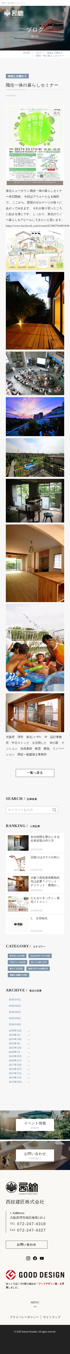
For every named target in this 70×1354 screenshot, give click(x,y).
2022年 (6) (14, 1043)
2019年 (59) (15, 1056)
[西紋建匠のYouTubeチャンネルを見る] (42, 1258)
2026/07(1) (15, 999)
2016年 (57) (15, 1068)
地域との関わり (17, 76)
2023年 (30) (15, 1039)
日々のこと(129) (17, 955)
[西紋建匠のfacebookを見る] (35, 1258)
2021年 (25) (15, 1047)
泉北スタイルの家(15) (38, 968)
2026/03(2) (15, 1024)
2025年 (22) (15, 1030)
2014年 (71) (15, 1077)
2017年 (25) (15, 1064)
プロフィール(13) (17, 962)
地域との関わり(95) (18, 974)
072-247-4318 (31, 1224)
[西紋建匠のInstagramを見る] (28, 1258)
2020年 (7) (14, 1051)
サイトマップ (51, 1317)
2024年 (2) (14, 1034)
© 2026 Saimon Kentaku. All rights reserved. (35, 1331)
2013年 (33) (15, 1081)
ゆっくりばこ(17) (39, 962)
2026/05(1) (15, 1011)
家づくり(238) (16, 968)
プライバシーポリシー (24, 1317)
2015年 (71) (15, 1073)
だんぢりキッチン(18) (40, 955)
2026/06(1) (15, 1005)
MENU (35, 1302)
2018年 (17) (15, 1060)
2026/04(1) (15, 1018)
